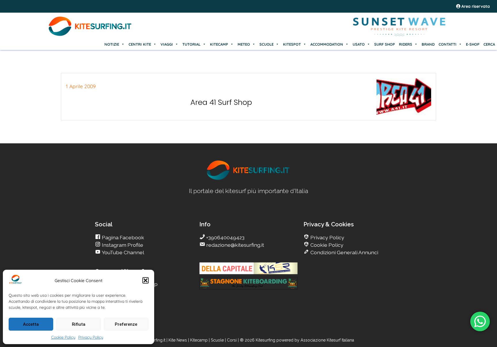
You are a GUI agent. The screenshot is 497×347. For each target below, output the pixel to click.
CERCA (489, 44)
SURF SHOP (384, 44)
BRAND (428, 44)
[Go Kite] (90, 35)
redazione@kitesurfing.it (234, 245)
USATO (359, 44)
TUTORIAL (191, 44)
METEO (244, 44)
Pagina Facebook (122, 237)
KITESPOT (292, 44)
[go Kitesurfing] (248, 179)
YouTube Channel (122, 252)
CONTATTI (447, 44)
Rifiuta (78, 324)
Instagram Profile (122, 245)
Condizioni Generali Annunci (343, 252)
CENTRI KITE (140, 44)
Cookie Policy (63, 337)
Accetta (31, 324)
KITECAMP (219, 44)
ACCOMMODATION (326, 44)
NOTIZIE (111, 44)
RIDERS (405, 44)
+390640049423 (224, 237)
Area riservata (475, 6)
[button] (145, 280)
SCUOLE (266, 44)
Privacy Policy (90, 337)
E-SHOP (472, 44)
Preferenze (126, 324)
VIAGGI (166, 44)
